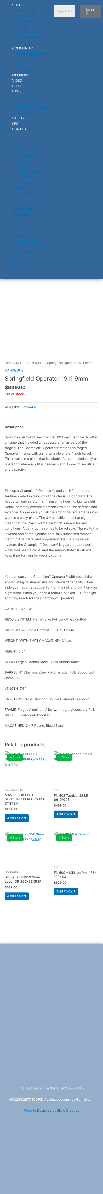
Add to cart (16, 818)
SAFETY (18, 118)
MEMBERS (20, 75)
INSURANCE (26, 113)
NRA (20, 64)
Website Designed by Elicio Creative (51, 1110)
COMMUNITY (22, 48)
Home (9, 363)
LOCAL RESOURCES (33, 53)
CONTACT (20, 129)
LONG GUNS (27, 10)
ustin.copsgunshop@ (62, 1099)
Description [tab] (14, 427)
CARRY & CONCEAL (32, 107)
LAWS (17, 91)
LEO (20, 59)
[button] (25, 139)
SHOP (16, 5)
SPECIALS (25, 43)
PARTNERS (25, 70)
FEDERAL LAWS (29, 97)
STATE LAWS (27, 102)
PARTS (22, 26)
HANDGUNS (26, 16)
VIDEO (17, 80)
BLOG (16, 86)
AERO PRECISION (30, 21)
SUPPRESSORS (29, 37)
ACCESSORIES (28, 32)
